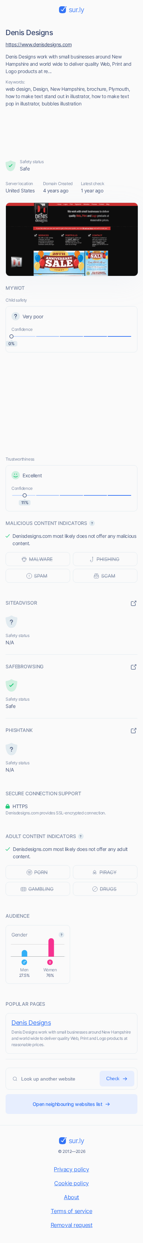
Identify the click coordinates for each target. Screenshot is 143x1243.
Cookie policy (71, 1183)
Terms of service (71, 1211)
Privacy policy (71, 1169)
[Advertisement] (71, 132)
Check (112, 1078)
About (71, 1197)
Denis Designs (31, 1022)
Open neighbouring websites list (67, 1104)
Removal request (72, 1224)
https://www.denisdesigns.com (39, 44)
